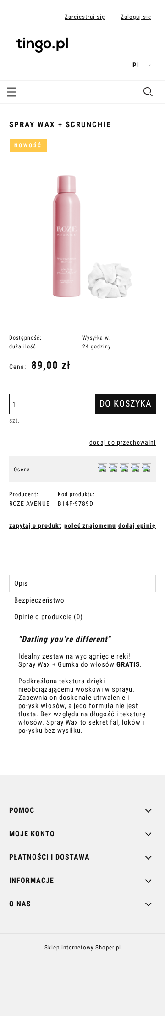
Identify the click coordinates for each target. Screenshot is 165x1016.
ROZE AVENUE (29, 503)
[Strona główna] (42, 43)
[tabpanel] (82, 697)
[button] (11, 90)
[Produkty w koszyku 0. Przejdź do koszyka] (148, 47)
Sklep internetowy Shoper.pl (82, 947)
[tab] (82, 583)
